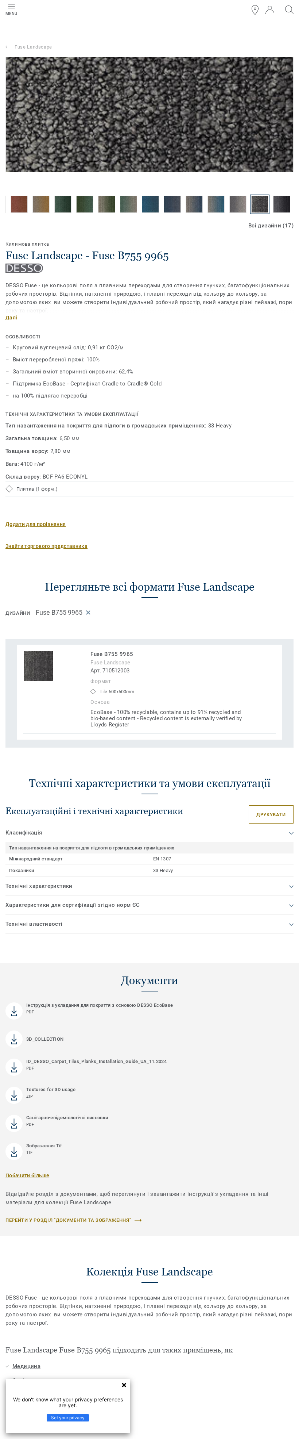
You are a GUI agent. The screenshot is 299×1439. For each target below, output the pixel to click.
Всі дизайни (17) (271, 225)
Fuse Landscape (33, 47)
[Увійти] (269, 10)
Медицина (26, 1366)
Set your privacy (68, 1417)
